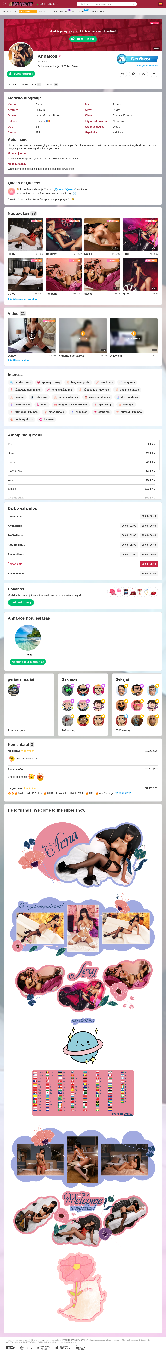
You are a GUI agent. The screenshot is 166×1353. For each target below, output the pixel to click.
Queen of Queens (65, 189)
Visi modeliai (9, 11)
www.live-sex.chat (42, 1340)
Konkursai (78, 11)
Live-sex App (97, 11)
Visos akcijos (61, 11)
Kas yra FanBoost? (147, 65)
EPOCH (65, 1340)
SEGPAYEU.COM (78, 1340)
